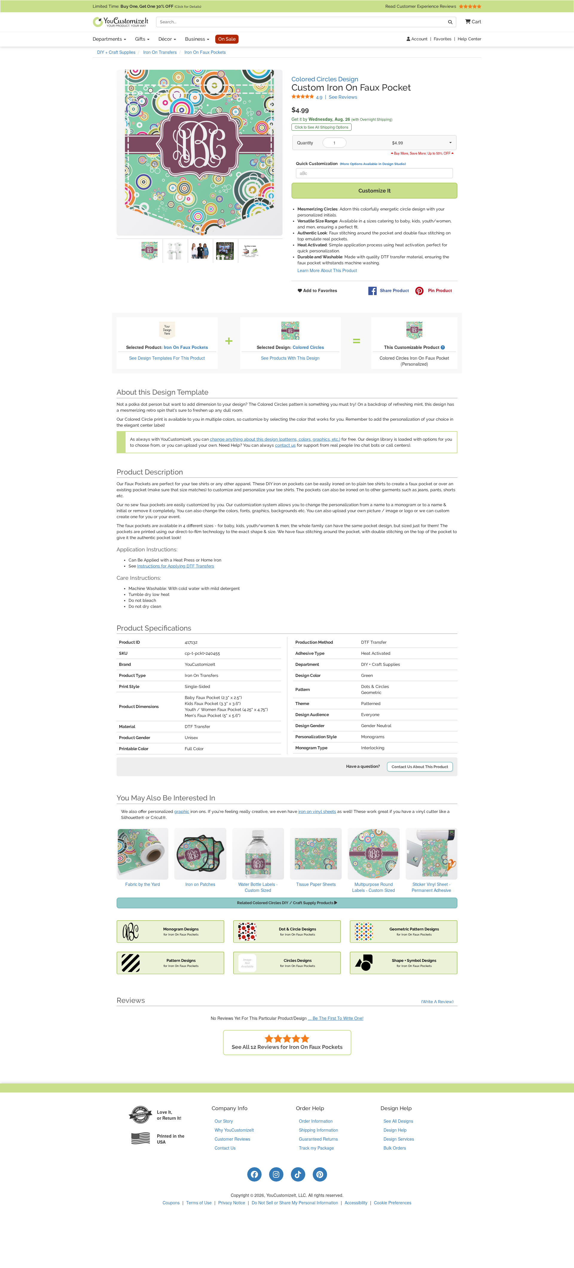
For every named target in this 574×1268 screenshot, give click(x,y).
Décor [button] (165, 39)
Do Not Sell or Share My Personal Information (295, 1203)
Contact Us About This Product (420, 767)
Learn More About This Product (327, 270)
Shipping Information (318, 1130)
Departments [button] (108, 39)
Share (394, 290)
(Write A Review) (437, 1001)
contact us (285, 445)
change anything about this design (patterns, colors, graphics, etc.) (275, 439)
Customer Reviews (232, 1139)
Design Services (399, 1139)
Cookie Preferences (392, 1203)
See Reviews (336, 97)
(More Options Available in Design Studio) (373, 164)
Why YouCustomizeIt (234, 1130)
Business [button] (195, 39)
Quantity (305, 143)
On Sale (227, 39)
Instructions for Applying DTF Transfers (175, 566)
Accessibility (356, 1203)
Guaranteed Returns (318, 1139)
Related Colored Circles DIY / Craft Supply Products (285, 903)
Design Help (395, 1130)
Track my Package (316, 1148)
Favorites (442, 38)
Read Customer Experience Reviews (421, 6)
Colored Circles (308, 347)
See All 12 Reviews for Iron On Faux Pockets (287, 1047)
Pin (439, 290)
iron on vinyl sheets (317, 811)
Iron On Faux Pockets (186, 347)
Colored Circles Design (324, 79)
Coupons (171, 1203)
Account (419, 38)
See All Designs (398, 1121)
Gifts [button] (140, 39)
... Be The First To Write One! (336, 1018)
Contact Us (225, 1148)
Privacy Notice (231, 1203)
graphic (181, 811)
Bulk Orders (395, 1148)
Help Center (469, 38)
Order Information (316, 1121)
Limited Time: (147, 6)
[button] (471, 22)
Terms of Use (199, 1203)
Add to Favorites (319, 290)
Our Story (224, 1121)
